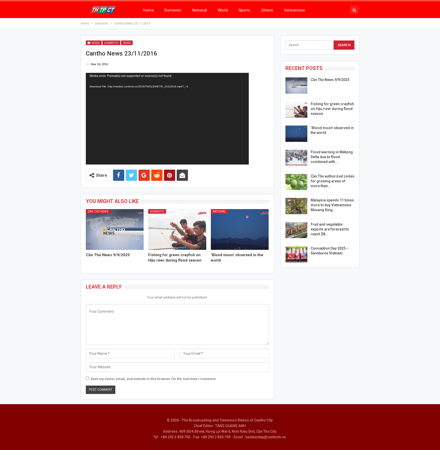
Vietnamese (294, 10)
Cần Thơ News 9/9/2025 (330, 80)
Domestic (173, 10)
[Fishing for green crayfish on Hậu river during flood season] (177, 229)
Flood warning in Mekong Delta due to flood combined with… (332, 157)
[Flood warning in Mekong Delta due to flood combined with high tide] (296, 158)
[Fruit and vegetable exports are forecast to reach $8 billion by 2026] (296, 230)
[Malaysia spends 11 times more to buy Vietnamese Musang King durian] (296, 206)
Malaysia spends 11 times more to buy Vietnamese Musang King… (332, 205)
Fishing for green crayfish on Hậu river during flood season (332, 109)
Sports (245, 10)
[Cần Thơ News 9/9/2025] (115, 229)
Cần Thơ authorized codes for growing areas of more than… (332, 181)
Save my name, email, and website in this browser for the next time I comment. (153, 379)
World (223, 10)
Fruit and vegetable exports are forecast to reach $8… (330, 229)
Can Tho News (98, 211)
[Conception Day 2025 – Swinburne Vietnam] (296, 254)
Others (267, 10)
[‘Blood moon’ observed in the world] (240, 229)
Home (148, 10)
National (199, 10)
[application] (167, 119)
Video (95, 43)
